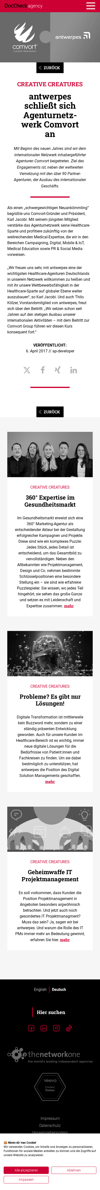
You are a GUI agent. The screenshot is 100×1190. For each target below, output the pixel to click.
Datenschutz (50, 1125)
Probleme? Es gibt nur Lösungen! (50, 700)
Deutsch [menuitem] (59, 989)
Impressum (50, 1118)
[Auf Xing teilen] (58, 370)
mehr (69, 605)
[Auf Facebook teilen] (43, 370)
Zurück (52, 67)
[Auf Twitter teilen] (27, 370)
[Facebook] (31, 1028)
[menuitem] (40, 989)
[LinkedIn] (43, 1028)
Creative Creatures (50, 84)
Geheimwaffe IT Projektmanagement (50, 875)
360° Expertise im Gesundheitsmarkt (50, 500)
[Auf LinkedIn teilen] (74, 370)
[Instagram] (56, 1028)
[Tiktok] (69, 1028)
